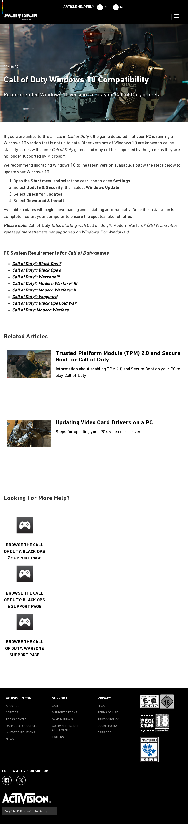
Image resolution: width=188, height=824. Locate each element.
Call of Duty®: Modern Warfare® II (44, 290)
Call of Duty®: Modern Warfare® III (44, 283)
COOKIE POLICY (108, 726)
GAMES (56, 706)
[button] (179, 679)
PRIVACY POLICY (108, 719)
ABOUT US (13, 706)
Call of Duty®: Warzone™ (35, 277)
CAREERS (12, 712)
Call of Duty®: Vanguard (34, 297)
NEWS (10, 739)
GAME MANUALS (62, 719)
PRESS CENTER (16, 719)
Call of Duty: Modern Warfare (40, 310)
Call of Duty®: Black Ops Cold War (44, 303)
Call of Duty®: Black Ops (35, 264)
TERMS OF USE (108, 712)
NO (122, 7)
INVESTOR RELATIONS (20, 732)
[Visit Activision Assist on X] (21, 780)
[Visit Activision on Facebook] (7, 780)
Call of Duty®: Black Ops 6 (36, 270)
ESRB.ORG (105, 732)
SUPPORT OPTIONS (65, 712)
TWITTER (58, 736)
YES (107, 7)
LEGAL (102, 706)
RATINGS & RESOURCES (22, 726)
